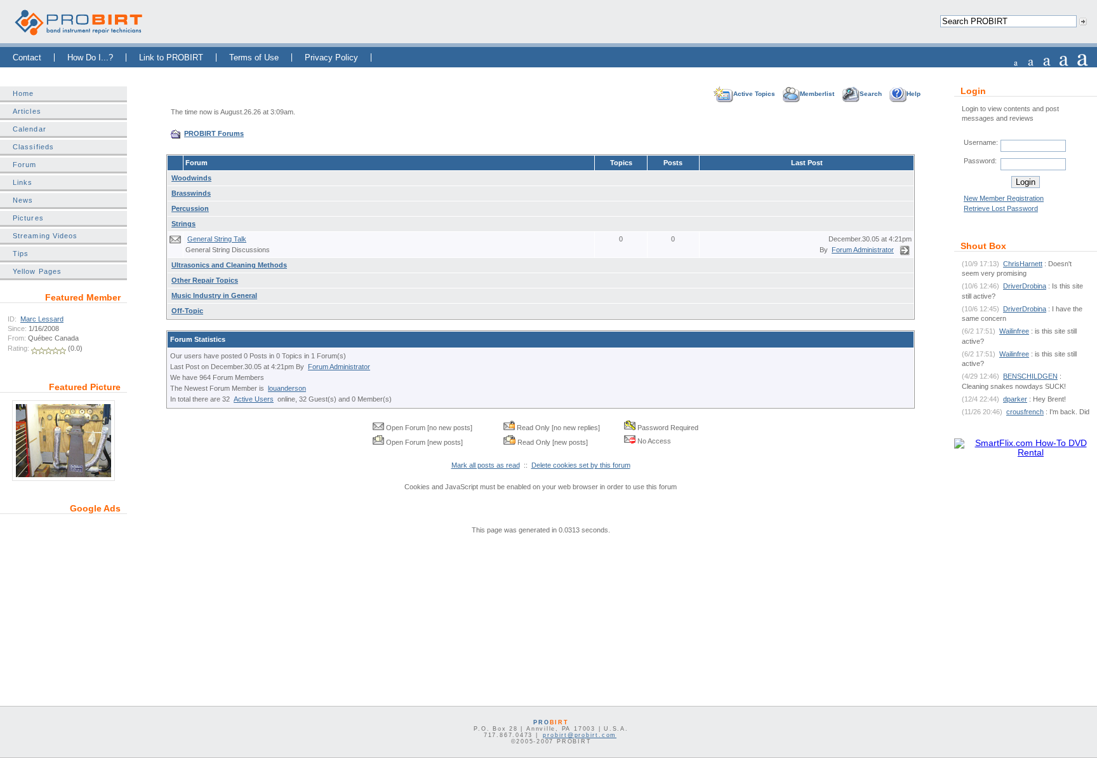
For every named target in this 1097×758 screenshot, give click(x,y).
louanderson (287, 388)
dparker (1015, 399)
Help (914, 93)
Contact (27, 57)
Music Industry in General (214, 295)
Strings (183, 223)
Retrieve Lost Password (1001, 208)
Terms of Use (254, 57)
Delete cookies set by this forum (580, 465)
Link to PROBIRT (171, 57)
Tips (21, 253)
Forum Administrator (863, 250)
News (23, 200)
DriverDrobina (1024, 286)
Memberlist (817, 93)
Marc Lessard (41, 319)
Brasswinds (191, 193)
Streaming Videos (45, 236)
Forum (24, 164)
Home (23, 93)
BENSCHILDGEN (1030, 376)
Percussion (190, 208)
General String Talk (216, 239)
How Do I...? (90, 57)
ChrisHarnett (1022, 263)
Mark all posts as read (485, 465)
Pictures (28, 218)
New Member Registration (1004, 198)
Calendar (29, 129)
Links (22, 182)
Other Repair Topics (204, 280)
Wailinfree (1014, 331)
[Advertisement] (63, 601)
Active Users (254, 399)
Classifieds (33, 147)
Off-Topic (187, 311)
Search (871, 93)
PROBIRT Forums (214, 133)
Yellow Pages (37, 271)
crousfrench (1025, 412)
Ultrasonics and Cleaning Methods (229, 265)
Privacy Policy (331, 57)
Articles (27, 111)
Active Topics (754, 93)
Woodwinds (191, 178)
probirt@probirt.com (579, 735)
